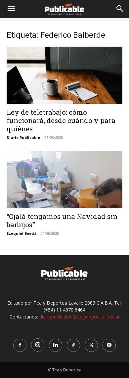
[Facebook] (19, 345)
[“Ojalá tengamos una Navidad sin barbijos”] (64, 179)
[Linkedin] (55, 345)
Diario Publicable (23, 137)
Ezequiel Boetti (21, 233)
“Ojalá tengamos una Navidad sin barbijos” (62, 220)
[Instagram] (37, 345)
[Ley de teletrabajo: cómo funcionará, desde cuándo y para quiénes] (64, 75)
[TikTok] (73, 345)
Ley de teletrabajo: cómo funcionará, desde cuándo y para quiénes (61, 120)
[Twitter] (91, 345)
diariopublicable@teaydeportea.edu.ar (79, 317)
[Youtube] (109, 345)
